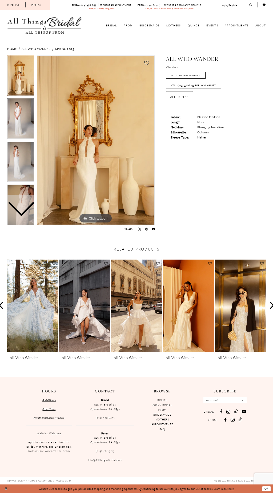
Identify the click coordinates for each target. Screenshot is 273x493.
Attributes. (179, 96)
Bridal (13, 5)
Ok (266, 489)
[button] (230, 5)
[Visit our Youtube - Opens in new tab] (244, 411)
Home (12, 48)
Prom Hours (48, 409)
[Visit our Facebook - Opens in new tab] (221, 411)
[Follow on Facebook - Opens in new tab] (225, 420)
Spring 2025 (64, 48)
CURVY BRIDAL (162, 405)
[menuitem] (13, 5)
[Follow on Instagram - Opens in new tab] (233, 420)
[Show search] (251, 5)
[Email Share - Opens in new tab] (153, 229)
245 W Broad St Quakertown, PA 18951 (105, 439)
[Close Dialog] (5, 488)
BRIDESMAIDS (162, 414)
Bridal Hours (49, 400)
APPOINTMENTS (162, 424)
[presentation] (32, 306)
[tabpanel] (95, 140)
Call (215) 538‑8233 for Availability (193, 85)
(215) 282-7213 (105, 451)
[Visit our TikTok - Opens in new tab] (236, 411)
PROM (162, 410)
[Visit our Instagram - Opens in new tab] (228, 411)
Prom (36, 5)
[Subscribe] (242, 400)
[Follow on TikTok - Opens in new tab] (240, 420)
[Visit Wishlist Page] (264, 5)
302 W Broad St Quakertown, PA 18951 (105, 406)
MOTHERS (162, 419)
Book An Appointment (185, 75)
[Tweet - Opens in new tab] (139, 229)
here (231, 489)
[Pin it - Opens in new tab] (146, 229)
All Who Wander (36, 48)
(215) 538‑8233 (105, 418)
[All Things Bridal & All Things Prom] (44, 25)
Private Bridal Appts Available (49, 418)
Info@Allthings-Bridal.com (105, 460)
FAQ (162, 429)
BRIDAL (162, 400)
